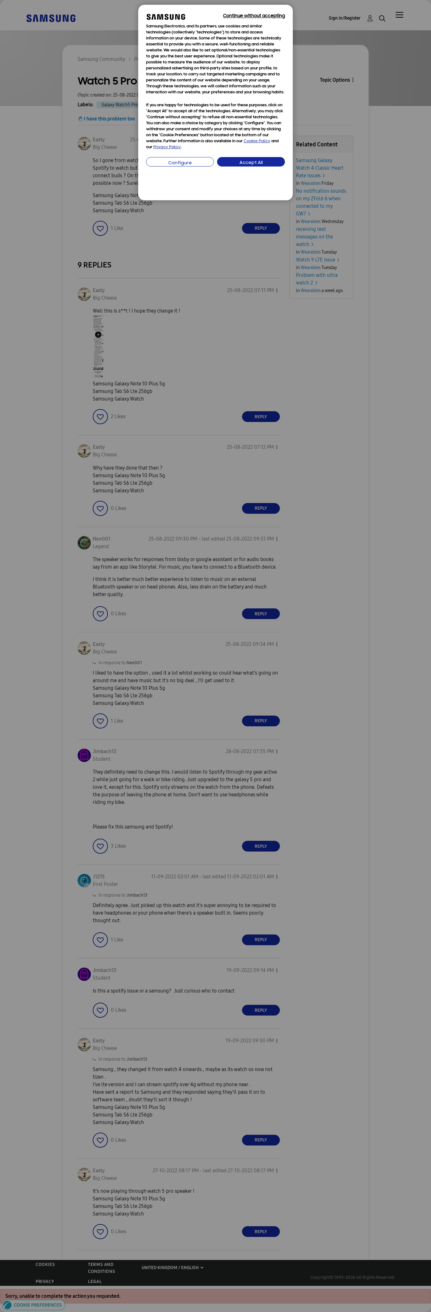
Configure (180, 163)
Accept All (251, 163)
